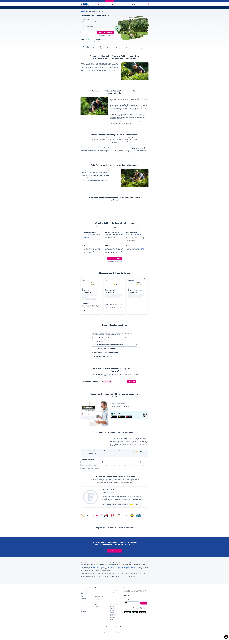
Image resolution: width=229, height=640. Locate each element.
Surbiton (113, 465)
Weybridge (83, 462)
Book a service (145, 4)
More (118, 4)
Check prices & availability (114, 258)
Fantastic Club (102, 4)
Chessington (137, 462)
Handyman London (113, 612)
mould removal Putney (123, 574)
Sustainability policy (99, 600)
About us (97, 590)
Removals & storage (113, 600)
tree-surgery (97, 248)
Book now (114, 550)
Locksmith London (113, 610)
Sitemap (82, 613)
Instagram (140, 608)
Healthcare (93, 48)
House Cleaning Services (114, 590)
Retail (88, 48)
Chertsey (101, 465)
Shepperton (122, 462)
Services (94, 4)
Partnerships (83, 607)
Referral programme (84, 603)
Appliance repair (113, 608)
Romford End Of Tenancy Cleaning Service (127, 567)
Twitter (129, 608)
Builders (111, 598)
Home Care (112, 619)
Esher (89, 462)
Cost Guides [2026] (84, 590)
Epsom (106, 465)
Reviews (96, 592)
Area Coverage (83, 611)
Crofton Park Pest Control (110, 567)
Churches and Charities (138, 48)
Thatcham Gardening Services (97, 567)
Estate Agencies (108, 48)
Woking (130, 465)
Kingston (83, 468)
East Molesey (93, 465)
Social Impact (83, 602)
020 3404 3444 (92, 453)
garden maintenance (138, 234)
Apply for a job (108, 4)
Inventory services (113, 604)
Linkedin (144, 608)
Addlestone (115, 462)
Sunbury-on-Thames (121, 465)
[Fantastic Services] (85, 4)
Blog (81, 609)
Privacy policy (98, 602)
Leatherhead (107, 462)
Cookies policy (98, 606)
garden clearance (140, 248)
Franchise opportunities (85, 605)
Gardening (83, 11)
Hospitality (100, 48)
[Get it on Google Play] (121, 417)
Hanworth (144, 465)
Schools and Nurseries (126, 48)
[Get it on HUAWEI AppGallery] (129, 417)
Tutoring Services (113, 617)
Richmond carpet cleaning (110, 574)
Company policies (98, 598)
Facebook (125, 608)
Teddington (90, 468)
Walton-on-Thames (98, 462)
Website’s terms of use (99, 604)
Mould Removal (113, 621)
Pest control (112, 606)
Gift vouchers (83, 600)
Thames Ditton (84, 465)
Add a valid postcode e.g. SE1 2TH (87, 38)
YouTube (137, 608)
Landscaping (112, 593)
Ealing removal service (98, 574)
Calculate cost (131, 381)
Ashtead (130, 462)
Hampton (137, 465)
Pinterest (133, 608)
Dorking (97, 468)
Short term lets (117, 48)
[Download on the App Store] (114, 417)
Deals (115, 4)
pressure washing (118, 251)
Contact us (97, 593)
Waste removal (112, 602)
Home (83, 48)
